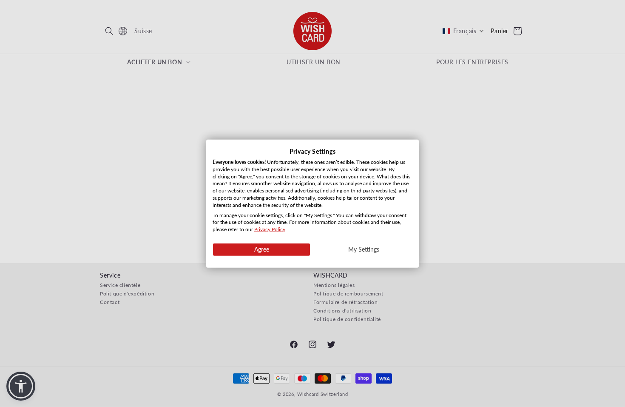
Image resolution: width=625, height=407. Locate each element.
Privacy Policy (269, 229)
